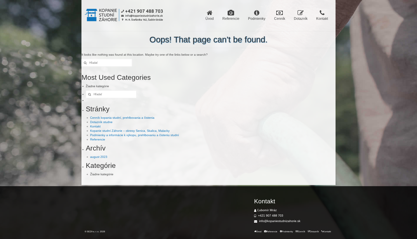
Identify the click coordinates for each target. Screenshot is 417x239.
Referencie (230, 18)
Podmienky (256, 18)
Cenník (279, 18)
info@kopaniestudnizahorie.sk (279, 221)
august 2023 (98, 157)
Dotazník (301, 18)
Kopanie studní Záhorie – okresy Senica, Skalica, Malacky (130, 130)
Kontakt (322, 18)
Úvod (209, 18)
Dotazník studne (101, 122)
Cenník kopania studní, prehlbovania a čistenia (122, 117)
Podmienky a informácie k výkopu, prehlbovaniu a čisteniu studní (134, 135)
